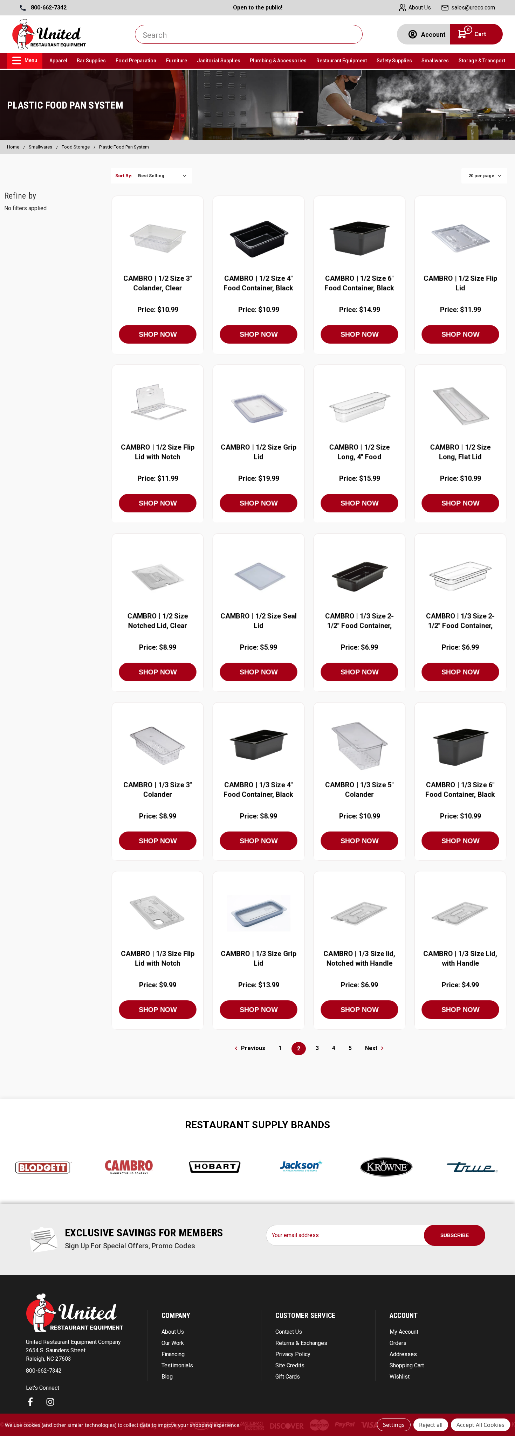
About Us (173, 1331)
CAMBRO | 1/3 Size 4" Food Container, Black (258, 790)
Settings (394, 1425)
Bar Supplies (91, 60)
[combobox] (248, 34)
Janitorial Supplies (218, 60)
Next (372, 1048)
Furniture (176, 60)
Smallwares (435, 60)
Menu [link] (31, 60)
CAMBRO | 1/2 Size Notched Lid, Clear (157, 621)
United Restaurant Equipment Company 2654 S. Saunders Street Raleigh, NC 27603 (73, 1350)
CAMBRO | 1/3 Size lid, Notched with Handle (359, 959)
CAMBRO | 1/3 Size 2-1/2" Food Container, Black (359, 622)
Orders (398, 1343)
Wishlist (400, 1376)
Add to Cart (157, 254)
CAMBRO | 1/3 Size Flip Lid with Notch (157, 959)
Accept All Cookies (480, 1425)
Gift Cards (287, 1376)
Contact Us (288, 1331)
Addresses (403, 1354)
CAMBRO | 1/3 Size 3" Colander (157, 790)
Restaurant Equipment (341, 60)
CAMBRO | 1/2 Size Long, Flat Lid (460, 452)
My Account (404, 1331)
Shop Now (158, 334)
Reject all (430, 1425)
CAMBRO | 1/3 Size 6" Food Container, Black (460, 790)
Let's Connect (42, 1388)
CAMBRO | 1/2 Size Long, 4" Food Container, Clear (359, 453)
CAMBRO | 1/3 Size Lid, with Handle (460, 959)
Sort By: (123, 175)
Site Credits (289, 1365)
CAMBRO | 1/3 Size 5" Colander (359, 790)
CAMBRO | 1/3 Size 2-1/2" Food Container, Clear (460, 622)
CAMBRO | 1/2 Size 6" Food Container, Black (359, 283)
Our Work (173, 1343)
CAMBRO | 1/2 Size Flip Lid (460, 283)
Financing (173, 1354)
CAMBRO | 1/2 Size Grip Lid (258, 452)
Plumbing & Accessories (278, 60)
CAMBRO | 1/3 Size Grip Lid (258, 959)
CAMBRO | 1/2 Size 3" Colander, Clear (157, 283)
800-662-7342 (48, 7)
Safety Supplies (394, 60)
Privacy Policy (292, 1354)
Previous (252, 1048)
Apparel (58, 60)
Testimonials (177, 1365)
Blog (167, 1376)
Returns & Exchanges (301, 1343)
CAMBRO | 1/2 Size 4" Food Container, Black (258, 283)
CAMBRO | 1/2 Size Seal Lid (258, 621)
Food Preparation (136, 60)
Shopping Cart (407, 1365)
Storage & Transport (482, 60)
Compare (155, 238)
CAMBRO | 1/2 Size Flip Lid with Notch (157, 452)
